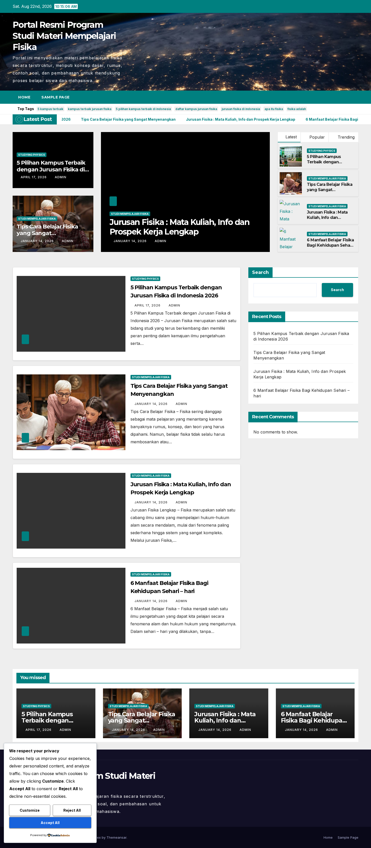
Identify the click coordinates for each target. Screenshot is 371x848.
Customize (30, 810)
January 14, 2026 (38, 241)
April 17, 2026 (34, 177)
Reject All (72, 810)
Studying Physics (31, 154)
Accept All (50, 822)
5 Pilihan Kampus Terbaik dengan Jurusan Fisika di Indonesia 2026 (51, 169)
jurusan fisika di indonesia (241, 109)
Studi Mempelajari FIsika (37, 218)
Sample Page (55, 97)
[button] (345, 97)
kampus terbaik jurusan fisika (89, 109)
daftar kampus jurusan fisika (196, 109)
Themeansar (116, 837)
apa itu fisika (273, 109)
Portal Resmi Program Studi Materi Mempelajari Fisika (64, 35)
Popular (316, 137)
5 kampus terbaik (50, 109)
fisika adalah (296, 109)
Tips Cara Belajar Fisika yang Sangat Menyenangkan (47, 233)
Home (24, 97)
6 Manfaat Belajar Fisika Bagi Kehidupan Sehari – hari (164, 227)
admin (60, 177)
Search (260, 272)
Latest (291, 136)
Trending (345, 137)
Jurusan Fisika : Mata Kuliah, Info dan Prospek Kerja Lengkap (330, 217)
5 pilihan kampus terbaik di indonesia (143, 109)
